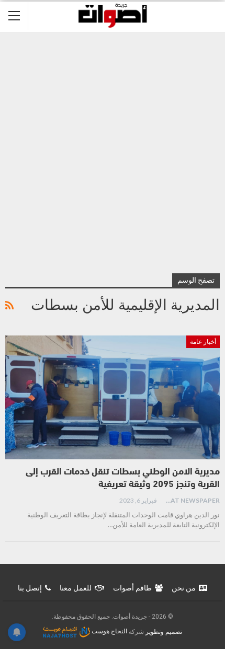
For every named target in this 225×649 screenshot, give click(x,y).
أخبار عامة (203, 341)
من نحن (184, 588)
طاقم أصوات (132, 588)
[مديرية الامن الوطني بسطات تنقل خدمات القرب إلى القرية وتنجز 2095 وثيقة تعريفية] (112, 397)
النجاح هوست (108, 631)
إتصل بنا (30, 588)
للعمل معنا (76, 588)
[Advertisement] (112, 150)
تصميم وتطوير (163, 631)
